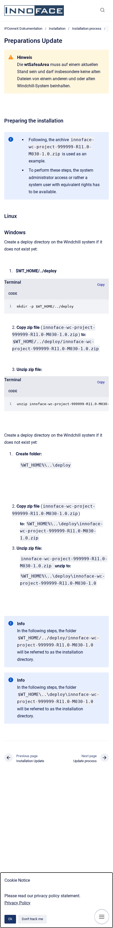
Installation (57, 28)
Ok (10, 919)
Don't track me (32, 919)
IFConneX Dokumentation (23, 28)
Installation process (86, 28)
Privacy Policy (17, 902)
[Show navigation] (102, 917)
